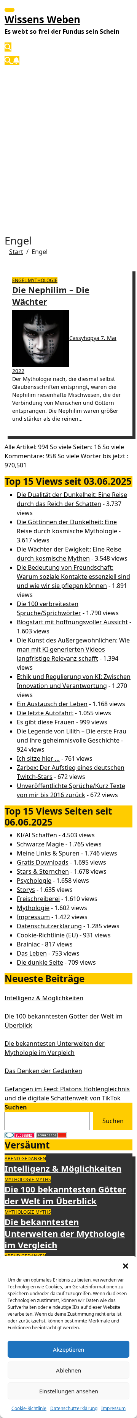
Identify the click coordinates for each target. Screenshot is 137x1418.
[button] (125, 1265)
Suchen (16, 1107)
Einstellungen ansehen (68, 1391)
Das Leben (32, 953)
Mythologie (42, 280)
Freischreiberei (38, 899)
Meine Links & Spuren (48, 853)
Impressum (113, 1408)
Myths (43, 1179)
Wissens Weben (42, 19)
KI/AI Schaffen (37, 835)
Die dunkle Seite (40, 962)
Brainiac (28, 944)
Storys (26, 889)
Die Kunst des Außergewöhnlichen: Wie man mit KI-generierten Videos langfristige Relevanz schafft (73, 649)
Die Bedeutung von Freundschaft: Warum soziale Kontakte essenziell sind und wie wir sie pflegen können (73, 576)
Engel (20, 280)
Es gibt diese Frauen (46, 722)
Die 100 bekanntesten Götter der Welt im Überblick (65, 1194)
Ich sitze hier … (38, 758)
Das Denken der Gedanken (43, 1071)
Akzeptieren (68, 1349)
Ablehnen (68, 1370)
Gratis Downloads (42, 862)
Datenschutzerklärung (73, 1408)
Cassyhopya (85, 338)
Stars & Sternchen (43, 871)
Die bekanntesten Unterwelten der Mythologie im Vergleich (65, 1233)
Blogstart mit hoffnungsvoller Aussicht (72, 622)
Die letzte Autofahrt (45, 713)
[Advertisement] (68, 143)
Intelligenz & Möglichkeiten (44, 998)
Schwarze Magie (40, 844)
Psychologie (34, 880)
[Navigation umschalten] (9, 10)
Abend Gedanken (25, 1158)
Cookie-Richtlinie (28, 1408)
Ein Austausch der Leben (52, 704)
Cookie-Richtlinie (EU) (47, 935)
